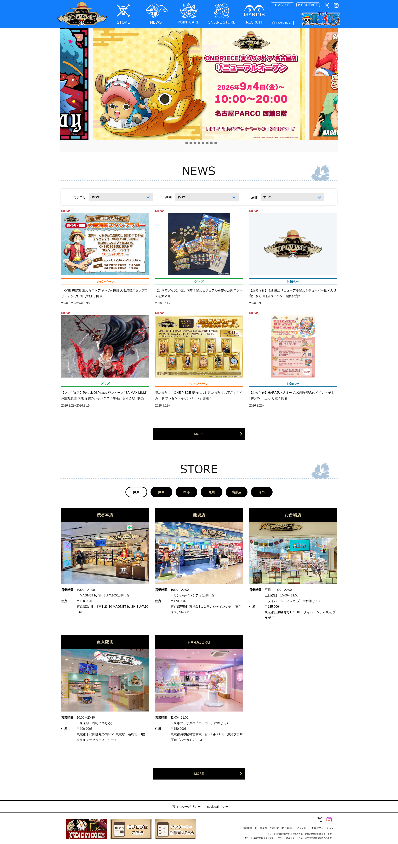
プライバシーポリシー (185, 806)
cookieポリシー (217, 806)
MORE (199, 434)
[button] (182, 143)
